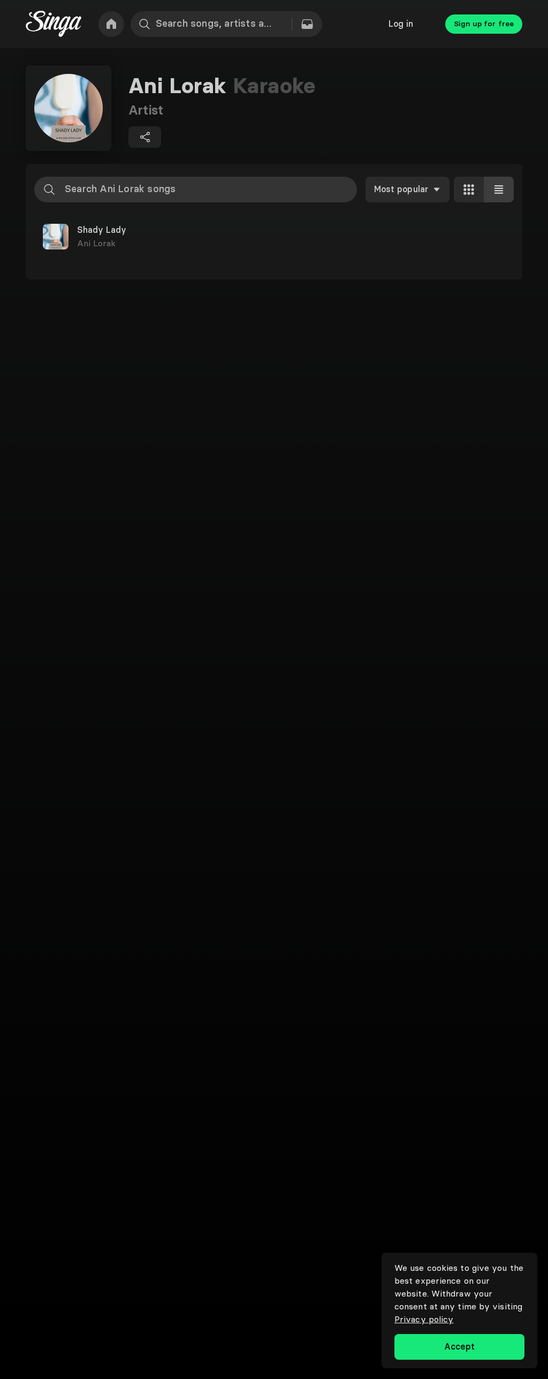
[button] (274, 236)
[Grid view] (469, 189)
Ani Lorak (96, 243)
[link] (111, 24)
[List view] (499, 189)
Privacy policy (423, 1319)
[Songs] (307, 24)
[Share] (144, 137)
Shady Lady (101, 230)
